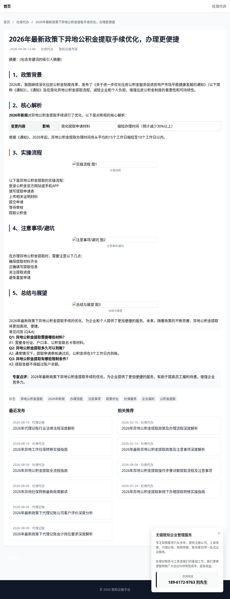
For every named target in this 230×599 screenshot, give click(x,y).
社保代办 (219, 6)
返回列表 (14, 557)
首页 (7, 6)
